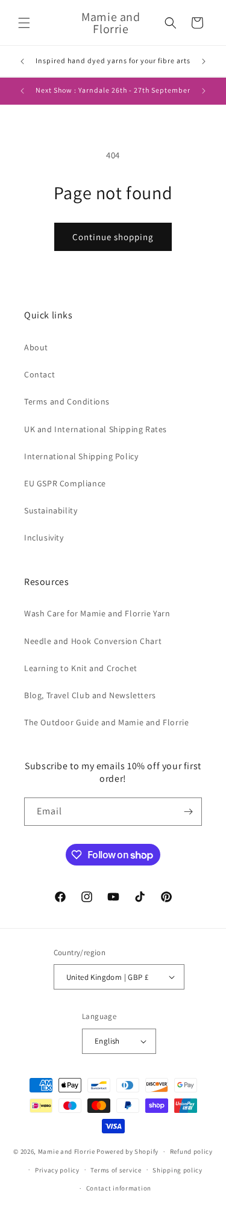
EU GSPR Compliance (65, 483)
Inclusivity (44, 537)
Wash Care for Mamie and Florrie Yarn (97, 613)
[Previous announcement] (22, 61)
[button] (24, 23)
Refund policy (191, 1151)
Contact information (118, 1188)
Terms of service (115, 1170)
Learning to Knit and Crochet (80, 668)
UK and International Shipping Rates (95, 429)
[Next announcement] (203, 61)
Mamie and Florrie (67, 1151)
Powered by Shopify (127, 1151)
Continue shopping (113, 237)
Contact (39, 374)
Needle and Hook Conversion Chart (93, 641)
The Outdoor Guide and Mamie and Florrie (106, 722)
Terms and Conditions (67, 401)
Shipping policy (177, 1170)
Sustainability (50, 510)
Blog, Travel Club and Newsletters (90, 695)
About (36, 347)
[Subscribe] (188, 811)
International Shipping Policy (81, 456)
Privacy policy (57, 1170)
